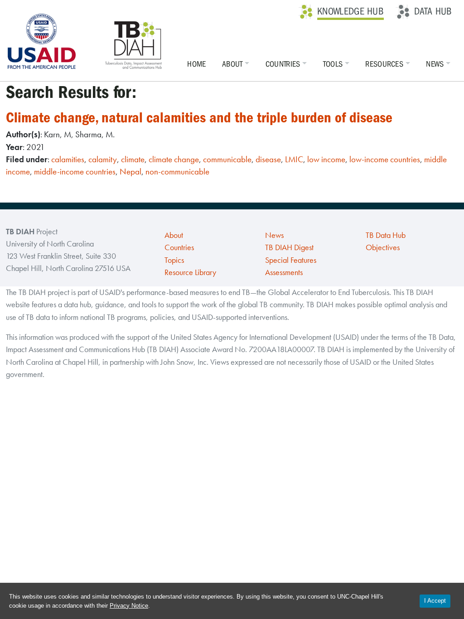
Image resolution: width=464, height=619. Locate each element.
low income (326, 159)
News (435, 64)
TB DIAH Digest (289, 247)
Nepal (130, 171)
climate (133, 159)
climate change (174, 159)
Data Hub (433, 11)
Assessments (284, 272)
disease (268, 159)
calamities (67, 159)
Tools (333, 64)
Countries (283, 64)
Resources (384, 64)
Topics (174, 260)
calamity (102, 159)
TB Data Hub (386, 235)
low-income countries (384, 159)
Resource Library (190, 272)
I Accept (435, 600)
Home (196, 64)
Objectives (383, 247)
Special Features (290, 260)
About (232, 64)
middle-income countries (75, 171)
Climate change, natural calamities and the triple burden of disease (199, 117)
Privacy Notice (129, 605)
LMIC (294, 159)
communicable (227, 159)
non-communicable (177, 171)
